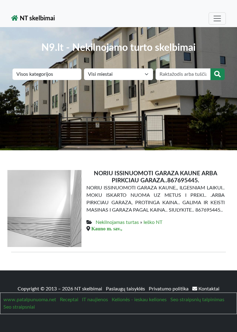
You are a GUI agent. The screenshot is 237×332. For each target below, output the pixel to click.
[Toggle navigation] (217, 18)
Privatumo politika (169, 288)
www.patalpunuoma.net (29, 299)
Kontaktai (208, 288)
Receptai (69, 299)
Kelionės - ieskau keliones (139, 299)
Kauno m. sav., (106, 228)
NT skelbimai (36, 18)
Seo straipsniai (19, 307)
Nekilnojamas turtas (117, 222)
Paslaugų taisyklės (126, 288)
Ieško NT (152, 222)
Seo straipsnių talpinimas (197, 299)
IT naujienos (95, 299)
